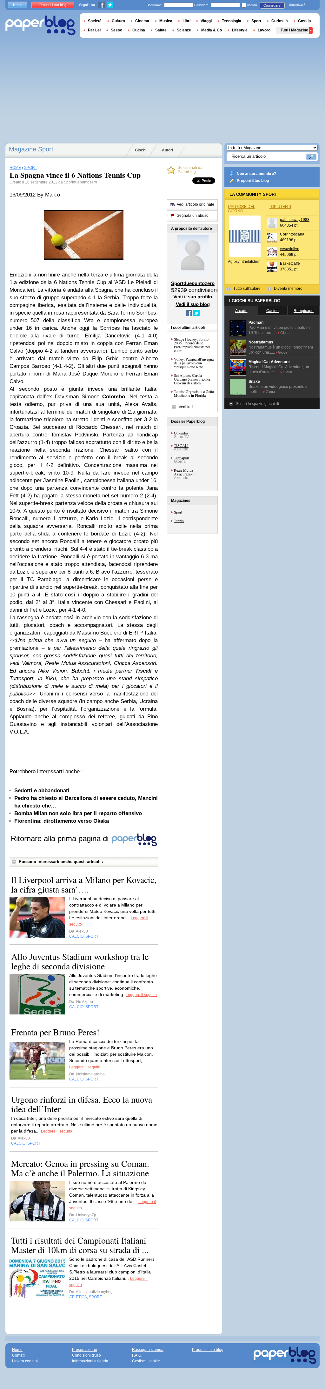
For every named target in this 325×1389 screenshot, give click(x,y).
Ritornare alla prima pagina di (61, 838)
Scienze (184, 30)
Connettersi (272, 5)
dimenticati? (297, 4)
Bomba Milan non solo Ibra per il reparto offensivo (78, 813)
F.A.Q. (137, 1355)
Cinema (142, 21)
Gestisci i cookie (146, 1361)
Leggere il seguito (141, 995)
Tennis (179, 520)
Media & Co (211, 30)
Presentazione (84, 1349)
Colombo (181, 432)
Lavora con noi (25, 1361)
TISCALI (181, 445)
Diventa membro (288, 288)
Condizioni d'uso (86, 1355)
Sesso (116, 30)
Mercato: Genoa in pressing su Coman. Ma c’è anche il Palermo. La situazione (80, 1168)
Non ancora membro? (256, 173)
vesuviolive (289, 249)
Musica (165, 21)
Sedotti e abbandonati (42, 791)
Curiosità (279, 21)
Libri (186, 21)
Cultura (118, 21)
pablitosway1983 (294, 219)
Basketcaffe (290, 263)
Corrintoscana (292, 234)
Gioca (284, 333)
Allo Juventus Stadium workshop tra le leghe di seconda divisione (80, 961)
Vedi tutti (186, 407)
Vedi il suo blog (193, 304)
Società (95, 21)
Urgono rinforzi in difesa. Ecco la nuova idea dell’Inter (81, 1104)
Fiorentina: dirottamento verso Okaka (61, 821)
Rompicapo (304, 311)
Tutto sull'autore (247, 288)
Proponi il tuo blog (253, 180)
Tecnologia (231, 21)
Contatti (18, 1355)
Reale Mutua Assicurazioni (184, 472)
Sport (178, 512)
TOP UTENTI (280, 206)
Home (17, 5)
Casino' (272, 311)
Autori (167, 150)
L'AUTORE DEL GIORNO (241, 208)
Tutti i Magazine (294, 30)
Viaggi (206, 21)
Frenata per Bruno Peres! (55, 1032)
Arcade (241, 311)
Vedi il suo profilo (192, 296)
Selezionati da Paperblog (190, 170)
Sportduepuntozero (80, 182)
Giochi (140, 150)
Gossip (304, 21)
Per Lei (94, 30)
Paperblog (40, 26)
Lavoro (264, 30)
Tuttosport (181, 457)
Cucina (138, 30)
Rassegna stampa (147, 1349)
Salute (161, 30)
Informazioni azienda (90, 1361)
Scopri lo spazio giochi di (257, 404)
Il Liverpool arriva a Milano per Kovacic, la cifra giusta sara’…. (83, 884)
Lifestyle (240, 30)
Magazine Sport (31, 149)
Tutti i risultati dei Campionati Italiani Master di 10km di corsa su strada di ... (80, 1245)
